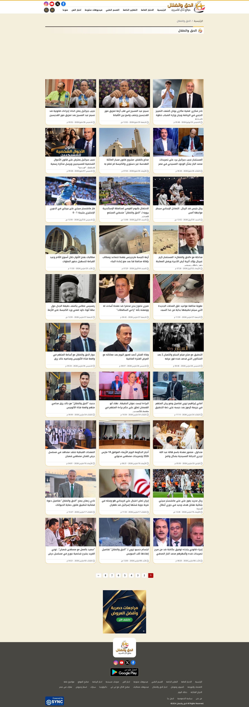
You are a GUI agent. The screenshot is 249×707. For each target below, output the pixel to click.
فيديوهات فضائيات (141, 687)
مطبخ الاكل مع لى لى (120, 687)
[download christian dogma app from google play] (124, 672)
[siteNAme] (186, 7)
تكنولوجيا (103, 687)
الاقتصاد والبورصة (194, 687)
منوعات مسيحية (112, 682)
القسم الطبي (112, 10)
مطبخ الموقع (83, 682)
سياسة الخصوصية (184, 699)
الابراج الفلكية (196, 692)
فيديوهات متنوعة (93, 10)
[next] (98, 575)
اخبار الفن (76, 10)
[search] (46, 10)
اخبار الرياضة (97, 682)
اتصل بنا (170, 699)
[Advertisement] (124, 57)
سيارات (93, 687)
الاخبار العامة (147, 10)
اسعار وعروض (81, 687)
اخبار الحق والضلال (159, 687)
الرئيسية (161, 10)
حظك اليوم (182, 692)
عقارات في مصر (65, 687)
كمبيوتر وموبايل (177, 687)
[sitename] (124, 648)
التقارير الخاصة (130, 10)
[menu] (52, 10)
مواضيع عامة (69, 682)
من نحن (199, 699)
